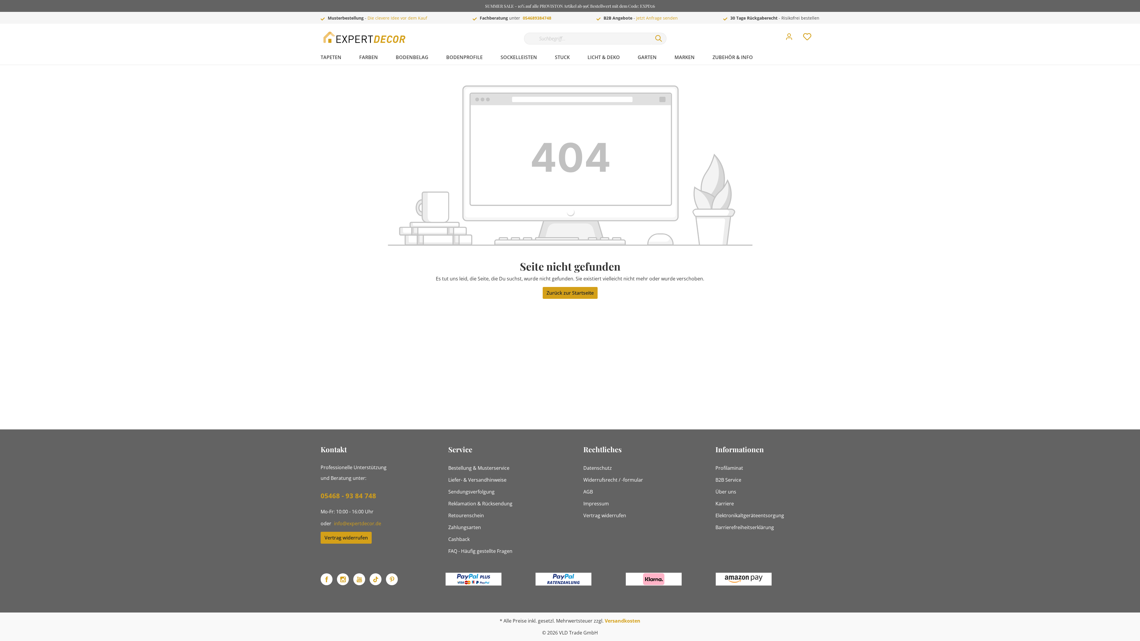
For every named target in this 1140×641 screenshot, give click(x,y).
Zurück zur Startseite (570, 293)
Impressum (596, 503)
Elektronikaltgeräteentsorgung (749, 515)
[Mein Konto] (789, 38)
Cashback (459, 539)
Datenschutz (597, 468)
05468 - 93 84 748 (348, 495)
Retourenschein (466, 515)
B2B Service (728, 480)
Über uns (725, 491)
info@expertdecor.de (357, 523)
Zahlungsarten (464, 527)
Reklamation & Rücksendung (480, 503)
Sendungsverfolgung (471, 491)
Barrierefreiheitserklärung (744, 527)
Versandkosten (622, 621)
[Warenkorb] (821, 32)
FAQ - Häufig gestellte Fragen (480, 551)
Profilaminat (729, 468)
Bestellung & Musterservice (478, 468)
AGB (588, 491)
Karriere (724, 503)
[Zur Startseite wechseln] (365, 37)
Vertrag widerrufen (346, 537)
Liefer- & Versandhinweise (477, 480)
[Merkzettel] (807, 38)
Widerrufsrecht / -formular (613, 480)
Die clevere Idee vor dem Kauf (397, 18)
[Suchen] (658, 39)
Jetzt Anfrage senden (657, 18)
